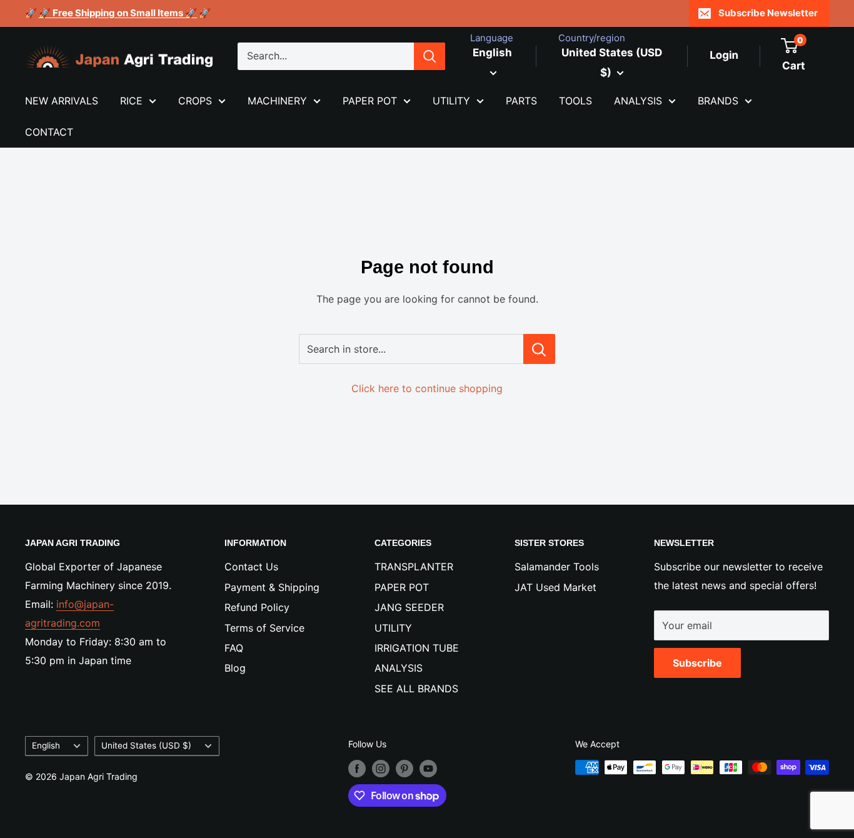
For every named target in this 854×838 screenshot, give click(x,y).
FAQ (233, 648)
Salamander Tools (557, 566)
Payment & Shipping (271, 587)
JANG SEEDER (409, 607)
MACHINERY (277, 100)
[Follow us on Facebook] (357, 768)
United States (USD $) (146, 745)
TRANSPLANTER (413, 566)
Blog (235, 668)
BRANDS (718, 100)
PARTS (521, 100)
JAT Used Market (555, 587)
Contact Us (251, 566)
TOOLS (575, 100)
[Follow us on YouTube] (428, 768)
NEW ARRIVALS (61, 100)
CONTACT (49, 132)
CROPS (195, 100)
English (46, 745)
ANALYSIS (638, 100)
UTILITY (451, 100)
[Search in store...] (539, 349)
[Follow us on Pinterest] (404, 768)
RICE (131, 100)
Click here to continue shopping (427, 388)
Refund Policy (256, 607)
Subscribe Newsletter (768, 13)
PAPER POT (370, 100)
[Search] (429, 56)
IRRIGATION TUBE (416, 648)
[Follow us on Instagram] (380, 768)
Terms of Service (264, 628)
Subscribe (697, 663)
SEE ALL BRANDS (416, 688)
